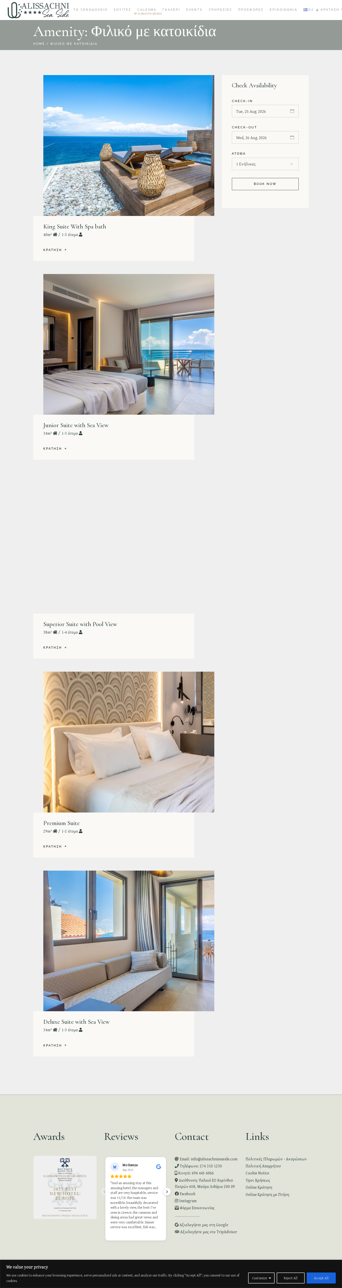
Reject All (290, 1277)
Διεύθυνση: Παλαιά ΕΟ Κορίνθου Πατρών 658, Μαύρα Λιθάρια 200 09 (205, 1183)
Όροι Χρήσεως (258, 1180)
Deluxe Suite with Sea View (76, 1021)
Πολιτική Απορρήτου (263, 1166)
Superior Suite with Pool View (80, 624)
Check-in (242, 101)
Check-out (244, 127)
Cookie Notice (257, 1173)
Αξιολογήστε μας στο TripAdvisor (208, 1232)
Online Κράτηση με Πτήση (267, 1194)
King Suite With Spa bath (74, 226)
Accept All (321, 1277)
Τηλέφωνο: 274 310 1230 (200, 1166)
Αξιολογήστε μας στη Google (203, 1225)
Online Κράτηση (259, 1187)
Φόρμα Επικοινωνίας (197, 1208)
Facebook (187, 1194)
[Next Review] (167, 1192)
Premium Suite (61, 823)
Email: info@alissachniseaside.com (208, 1159)
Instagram (187, 1201)
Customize (259, 1277)
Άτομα (239, 153)
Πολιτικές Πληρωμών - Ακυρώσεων (276, 1159)
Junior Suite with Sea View (76, 425)
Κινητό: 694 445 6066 (195, 1173)
